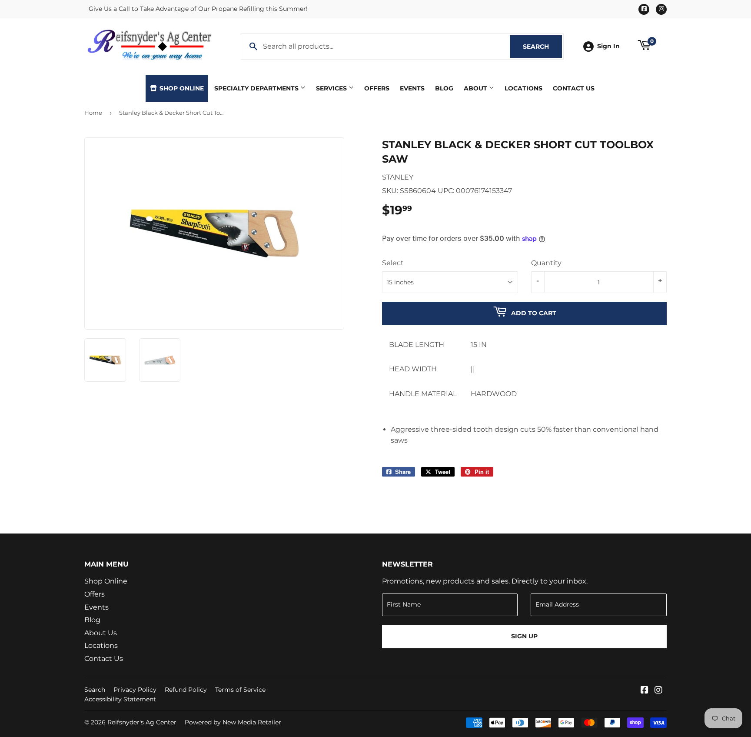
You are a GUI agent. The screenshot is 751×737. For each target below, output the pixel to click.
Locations (523, 88)
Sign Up (524, 636)
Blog (444, 88)
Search (542, 46)
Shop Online (181, 88)
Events (412, 88)
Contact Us (574, 88)
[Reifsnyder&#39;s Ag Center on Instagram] (658, 691)
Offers (376, 88)
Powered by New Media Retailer (233, 722)
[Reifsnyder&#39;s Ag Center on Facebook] (644, 691)
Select (393, 263)
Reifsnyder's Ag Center (141, 722)
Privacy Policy (134, 689)
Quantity (546, 263)
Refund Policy (186, 689)
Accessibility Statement (120, 699)
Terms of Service (240, 689)
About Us (100, 633)
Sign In (608, 46)
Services (332, 88)
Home (93, 112)
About (476, 88)
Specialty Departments (257, 88)
